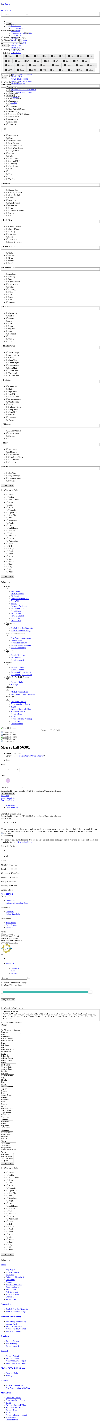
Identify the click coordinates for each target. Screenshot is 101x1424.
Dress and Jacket (14, 140)
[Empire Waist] (7, 1135)
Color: (3, 775)
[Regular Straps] (7, 1156)
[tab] (53, 603)
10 (71, 56)
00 (20, 56)
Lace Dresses (13, 143)
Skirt (10, 169)
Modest (11, 153)
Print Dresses (13, 158)
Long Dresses (13, 151)
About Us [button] (10, 963)
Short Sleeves (13, 460)
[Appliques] (6, 1089)
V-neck (11, 420)
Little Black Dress (15, 146)
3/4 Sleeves (12, 452)
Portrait (11, 404)
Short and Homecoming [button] (15, 633)
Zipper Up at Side (15, 242)
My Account (11, 923)
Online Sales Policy (8, 798)
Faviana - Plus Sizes (18, 606)
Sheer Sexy (12, 164)
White (10, 572)
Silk (9, 336)
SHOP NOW (6, 10)
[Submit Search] (27, 14)
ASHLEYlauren (17, 594)
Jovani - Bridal (16, 714)
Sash (10, 300)
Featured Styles (17, 724)
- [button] (7, 699)
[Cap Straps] (7, 1154)
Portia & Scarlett (17, 616)
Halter (10, 389)
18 (18, 61)
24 (47, 61)
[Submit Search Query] (29, 978)
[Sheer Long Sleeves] (8, 1150)
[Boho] (7, 1047)
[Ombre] (4, 1084)
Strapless (11, 415)
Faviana (14, 604)
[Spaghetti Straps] (7, 1159)
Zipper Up (12, 239)
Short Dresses (13, 166)
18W (33, 65)
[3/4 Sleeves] (8, 1146)
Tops (10, 174)
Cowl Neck (12, 386)
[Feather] (5, 1104)
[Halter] (7, 1124)
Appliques (12, 274)
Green (10, 502)
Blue (10, 518)
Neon (10, 258)
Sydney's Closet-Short (19, 711)
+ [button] (7, 589)
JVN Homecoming (18, 648)
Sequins (11, 302)
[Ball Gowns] (7, 1045)
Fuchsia (11, 538)
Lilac (10, 525)
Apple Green (13, 500)
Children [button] (9, 687)
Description (10, 805)
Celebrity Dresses (15, 193)
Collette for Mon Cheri (20, 599)
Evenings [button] (9, 650)
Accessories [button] (10, 623)
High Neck (12, 392)
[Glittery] (4, 1078)
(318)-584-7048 (7, 894)
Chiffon (11, 316)
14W (10, 65)
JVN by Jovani (17, 613)
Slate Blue (12, 515)
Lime (10, 505)
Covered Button (14, 226)
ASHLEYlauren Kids (19, 692)
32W (22, 70)
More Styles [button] (10, 697)
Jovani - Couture (17, 670)
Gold (10, 559)
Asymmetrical (13, 355)
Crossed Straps (14, 229)
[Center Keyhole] (8, 1060)
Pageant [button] (9, 662)
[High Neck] (7, 1126)
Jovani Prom (16, 611)
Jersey (10, 321)
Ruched (11, 213)
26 (57, 61)
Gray (10, 567)
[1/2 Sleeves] (8, 1143)
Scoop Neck (13, 410)
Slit (9, 216)
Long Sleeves (13, 454)
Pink (10, 533)
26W (80, 65)
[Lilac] (8, 780)
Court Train (12, 360)
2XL (91, 70)
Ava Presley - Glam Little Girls (23, 694)
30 (76, 61)
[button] (9, 23)
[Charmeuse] (5, 1100)
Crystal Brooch (14, 282)
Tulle (10, 341)
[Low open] (7, 1073)
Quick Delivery (38, 756)
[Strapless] (7, 1161)
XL (80, 70)
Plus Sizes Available (16, 211)
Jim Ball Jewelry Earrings (21, 630)
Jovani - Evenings (18, 655)
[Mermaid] (7, 1137)
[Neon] (4, 1082)
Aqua (10, 507)
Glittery (11, 253)
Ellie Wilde (15, 601)
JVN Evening (16, 657)
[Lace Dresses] (7, 1052)
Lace (10, 295)
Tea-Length (12, 373)
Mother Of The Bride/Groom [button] (17, 677)
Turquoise (12, 510)
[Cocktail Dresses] (11, 1041)
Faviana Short (16, 640)
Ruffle (10, 297)
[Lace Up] (7, 1071)
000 (10, 56)
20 (28, 61)
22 (38, 61)
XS (44, 70)
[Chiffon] (5, 1102)
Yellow (11, 495)
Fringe (10, 292)
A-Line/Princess (14, 431)
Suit (9, 171)
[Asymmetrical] (6, 1113)
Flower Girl (12, 106)
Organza (11, 329)
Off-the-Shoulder (15, 399)
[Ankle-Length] (6, 1111)
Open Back (12, 205)
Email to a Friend (7, 800)
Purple (11, 523)
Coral (10, 551)
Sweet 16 (12, 124)
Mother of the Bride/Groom (19, 114)
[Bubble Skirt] (8, 1056)
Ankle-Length (13, 352)
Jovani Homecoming (19, 643)
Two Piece (12, 179)
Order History (11, 925)
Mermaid (11, 436)
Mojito (11, 497)
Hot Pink (12, 536)
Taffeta (11, 339)
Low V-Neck (13, 397)
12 (81, 56)
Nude (10, 556)
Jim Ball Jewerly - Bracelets (22, 628)
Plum (10, 543)
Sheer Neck (12, 412)
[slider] (90, 991)
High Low (12, 200)
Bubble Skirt (13, 190)
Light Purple (13, 528)
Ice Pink (11, 531)
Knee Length (13, 365)
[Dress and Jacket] (7, 1049)
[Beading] (6, 1091)
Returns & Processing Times (17, 903)
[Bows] (6, 1093)
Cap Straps (12, 473)
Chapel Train (13, 358)
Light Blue (12, 513)
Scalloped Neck (14, 407)
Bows (10, 279)
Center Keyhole (14, 195)
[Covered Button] (7, 1067)
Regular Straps (14, 476)
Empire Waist (13, 433)
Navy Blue (12, 520)
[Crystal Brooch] (6, 1095)
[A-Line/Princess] (7, 1133)
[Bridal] (11, 1034)
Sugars (13, 707)
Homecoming (13, 111)
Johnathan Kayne (17, 608)
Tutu (10, 176)
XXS (33, 70)
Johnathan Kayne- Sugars (21, 672)
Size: (3, 764)
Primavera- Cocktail (18, 702)
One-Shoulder (13, 402)
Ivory (10, 554)
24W (69, 65)
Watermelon (13, 541)
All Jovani (15, 596)
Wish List (9, 927)
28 (67, 61)
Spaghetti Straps (14, 478)
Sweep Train (13, 370)
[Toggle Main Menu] (2, 4)
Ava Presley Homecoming (21, 638)
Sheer (10, 237)
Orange (11, 549)
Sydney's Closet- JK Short (21, 709)
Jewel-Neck (13, 394)
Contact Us (10, 900)
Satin (10, 331)
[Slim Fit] (7, 1139)
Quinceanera (13, 119)
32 (86, 61)
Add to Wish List (8, 793)
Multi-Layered (14, 203)
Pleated (11, 208)
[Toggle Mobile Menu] (2, 954)
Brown (11, 561)
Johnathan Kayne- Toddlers (21, 675)
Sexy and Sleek (14, 161)
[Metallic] (4, 1080)
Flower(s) (12, 289)
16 (9, 61)
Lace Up (11, 232)
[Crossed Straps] (7, 1069)
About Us (10, 912)
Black (10, 564)
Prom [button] (8, 586)
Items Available (12, 807)
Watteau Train (13, 376)
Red (10, 546)
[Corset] (8, 1062)
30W (10, 70)
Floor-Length (13, 363)
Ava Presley (15, 591)
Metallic (11, 255)
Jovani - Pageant (17, 667)
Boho (10, 138)
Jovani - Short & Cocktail (21, 645)
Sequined (12, 334)
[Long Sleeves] (8, 1148)
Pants (10, 156)
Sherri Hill (15, 618)
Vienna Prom (16, 621)
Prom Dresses (13, 117)
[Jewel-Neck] (7, 1128)
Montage (14, 684)
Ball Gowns (13, 135)
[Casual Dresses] (11, 1039)
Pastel (10, 263)
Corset (10, 198)
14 (91, 56)
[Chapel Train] (6, 1115)
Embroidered (13, 284)
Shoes (13, 716)
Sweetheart (12, 417)
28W (92, 65)
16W (22, 65)
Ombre (11, 261)
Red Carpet (12, 122)
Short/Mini (12, 368)
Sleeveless (12, 462)
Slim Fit (11, 438)
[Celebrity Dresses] (8, 1058)
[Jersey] (5, 1106)
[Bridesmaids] (11, 1036)
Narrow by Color (11, 490)
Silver (10, 569)
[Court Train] (6, 1117)
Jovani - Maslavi (17, 660)
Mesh (10, 326)
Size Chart (5, 796)
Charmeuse (12, 313)
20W (45, 65)
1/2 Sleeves (12, 449)
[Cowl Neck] (7, 1122)
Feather (11, 287)
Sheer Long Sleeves (16, 457)
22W (57, 65)
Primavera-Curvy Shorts (20, 704)
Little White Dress (15, 148)
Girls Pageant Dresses (16, 109)
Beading (11, 277)
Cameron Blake (17, 682)
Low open (12, 234)
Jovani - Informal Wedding (21, 719)
